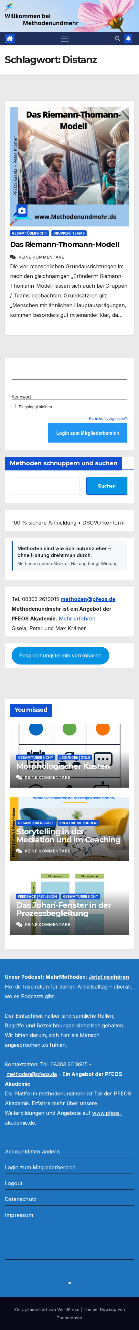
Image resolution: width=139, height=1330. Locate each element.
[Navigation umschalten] (65, 38)
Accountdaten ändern (32, 1151)
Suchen (107, 486)
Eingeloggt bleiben (35, 406)
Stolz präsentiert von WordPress (47, 1309)
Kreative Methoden (78, 823)
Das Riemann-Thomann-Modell (64, 244)
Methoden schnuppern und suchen (63, 463)
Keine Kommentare (41, 257)
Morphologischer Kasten (63, 766)
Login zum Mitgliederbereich (40, 1167)
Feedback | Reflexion (37, 896)
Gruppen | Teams (69, 233)
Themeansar (69, 1317)
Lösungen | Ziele (74, 757)
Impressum (19, 1215)
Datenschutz (21, 1199)
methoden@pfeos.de (31, 1074)
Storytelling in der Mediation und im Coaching (68, 835)
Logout (13, 1183)
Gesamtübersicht (29, 233)
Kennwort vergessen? (108, 418)
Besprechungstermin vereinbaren (60, 655)
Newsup (108, 1309)
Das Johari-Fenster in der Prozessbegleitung (63, 909)
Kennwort (21, 396)
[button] (117, 38)
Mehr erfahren (77, 618)
